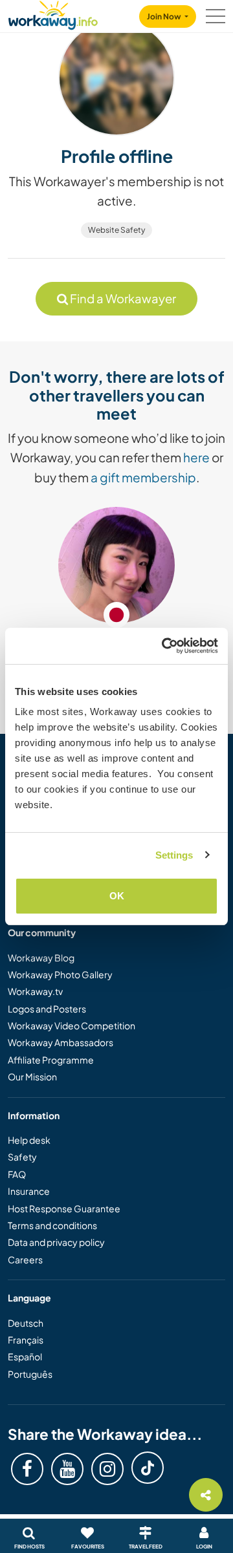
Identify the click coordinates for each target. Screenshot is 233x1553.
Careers (25, 1259)
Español (25, 1356)
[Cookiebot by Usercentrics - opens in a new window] (164, 645)
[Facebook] (27, 1469)
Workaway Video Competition (71, 1025)
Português (30, 1374)
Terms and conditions (52, 1225)
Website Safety (116, 230)
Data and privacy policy (56, 1242)
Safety (22, 1156)
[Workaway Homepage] (53, 13)
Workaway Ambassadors (60, 1042)
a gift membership (143, 477)
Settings (174, 855)
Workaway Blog (41, 957)
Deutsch (25, 1323)
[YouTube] (67, 1469)
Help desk (29, 1140)
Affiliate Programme (51, 1060)
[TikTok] (147, 1467)
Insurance (29, 1191)
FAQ (17, 1174)
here (196, 457)
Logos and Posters (47, 1008)
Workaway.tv (35, 991)
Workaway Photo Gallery (60, 974)
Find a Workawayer (122, 298)
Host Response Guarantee (64, 1208)
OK (116, 895)
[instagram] (107, 1469)
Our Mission (32, 1076)
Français (25, 1339)
